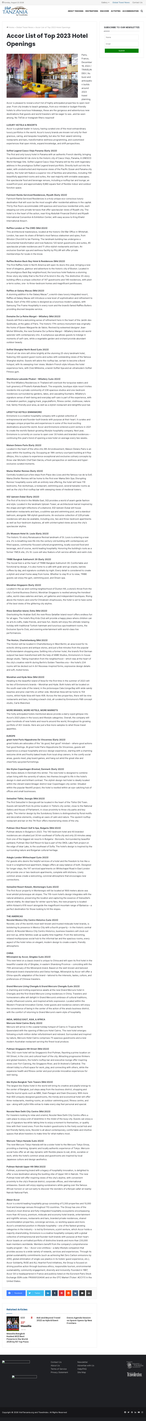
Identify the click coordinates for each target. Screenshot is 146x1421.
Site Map (81, 1372)
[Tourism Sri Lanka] (15, 11)
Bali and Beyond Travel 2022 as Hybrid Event (48, 1319)
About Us (55, 1365)
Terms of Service (59, 1369)
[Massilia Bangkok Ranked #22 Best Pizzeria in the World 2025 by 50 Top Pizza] (19, 1323)
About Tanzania (75, 11)
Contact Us (137, 2)
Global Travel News (121, 2)
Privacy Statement (59, 1372)
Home (11, 27)
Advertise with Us (85, 1365)
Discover (104, 11)
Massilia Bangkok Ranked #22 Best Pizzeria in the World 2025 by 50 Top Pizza (18, 1337)
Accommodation (130, 11)
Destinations (91, 11)
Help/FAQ (82, 1369)
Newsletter (82, 1362)
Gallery (104, 2)
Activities (115, 11)
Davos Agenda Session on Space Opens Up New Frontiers (79, 1320)
